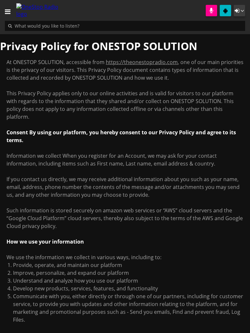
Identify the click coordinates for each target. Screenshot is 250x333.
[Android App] (225, 10)
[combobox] (66, 25)
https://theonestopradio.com (142, 62)
